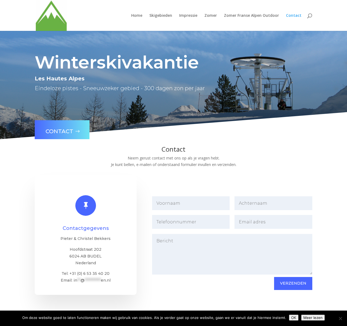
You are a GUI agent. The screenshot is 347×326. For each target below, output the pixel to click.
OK (293, 317)
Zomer (210, 16)
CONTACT (59, 131)
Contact (293, 16)
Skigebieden (160, 16)
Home (136, 16)
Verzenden (293, 283)
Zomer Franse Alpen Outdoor (251, 16)
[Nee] (340, 318)
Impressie (188, 16)
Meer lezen (313, 317)
